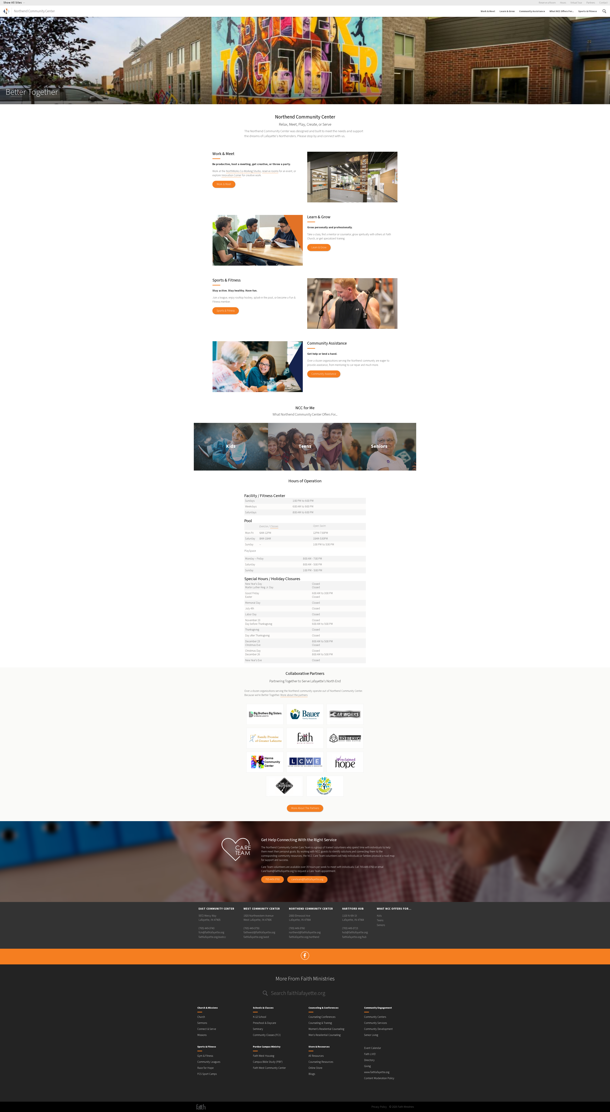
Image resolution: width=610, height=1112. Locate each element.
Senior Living (371, 1035)
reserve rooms (270, 171)
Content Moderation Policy (379, 1078)
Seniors (379, 446)
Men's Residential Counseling (324, 1035)
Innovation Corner (231, 175)
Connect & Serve (206, 1029)
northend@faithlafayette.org (305, 932)
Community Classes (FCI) (267, 1035)
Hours (563, 2)
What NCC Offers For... (561, 11)
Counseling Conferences (321, 1017)
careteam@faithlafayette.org (307, 879)
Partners (590, 2)
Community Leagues (208, 1062)
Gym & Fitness (205, 1056)
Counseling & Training (320, 1023)
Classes (274, 526)
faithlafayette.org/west (256, 937)
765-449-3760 (272, 879)
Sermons (202, 1023)
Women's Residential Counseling (326, 1029)
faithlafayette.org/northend (304, 937)
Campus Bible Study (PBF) (267, 1062)
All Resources (316, 1056)
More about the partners (294, 695)
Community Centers (375, 1017)
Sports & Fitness (587, 11)
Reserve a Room (547, 2)
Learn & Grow (507, 11)
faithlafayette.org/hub (354, 937)
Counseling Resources (320, 1062)
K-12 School (259, 1017)
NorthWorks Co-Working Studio (243, 171)
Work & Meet (488, 11)
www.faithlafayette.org (376, 1072)
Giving (367, 1066)
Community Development (378, 1029)
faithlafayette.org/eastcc (212, 937)
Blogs (311, 1074)
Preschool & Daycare (264, 1023)
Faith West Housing (263, 1056)
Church (201, 1017)
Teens (305, 446)
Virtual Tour (576, 2)
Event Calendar (372, 1048)
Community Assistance (532, 11)
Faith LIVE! (370, 1054)
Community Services (375, 1023)
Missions (202, 1035)
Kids (231, 446)
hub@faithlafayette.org (355, 932)
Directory (369, 1060)
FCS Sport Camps (207, 1074)
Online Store (315, 1068)
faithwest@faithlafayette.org (259, 932)
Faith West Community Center (269, 1068)
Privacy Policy (379, 1107)
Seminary (258, 1029)
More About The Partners (305, 808)
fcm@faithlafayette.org (211, 932)
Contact (603, 2)
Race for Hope (205, 1068)
